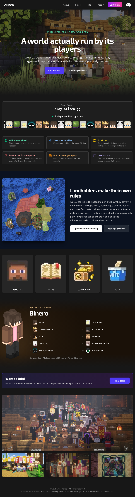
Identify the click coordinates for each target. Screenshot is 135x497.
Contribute (115, 4)
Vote (100, 4)
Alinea (9, 5)
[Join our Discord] (128, 4)
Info (89, 4)
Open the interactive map (86, 228)
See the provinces (78, 70)
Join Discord (119, 380)
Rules (78, 4)
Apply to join (54, 70)
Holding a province (116, 228)
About (66, 4)
